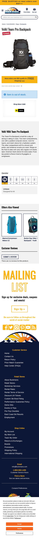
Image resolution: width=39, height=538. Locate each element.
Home (4, 24)
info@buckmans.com (19, 467)
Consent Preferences (19, 488)
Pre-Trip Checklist (11, 411)
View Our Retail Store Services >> (19, 2)
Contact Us (9, 356)
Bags (17, 24)
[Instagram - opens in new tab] (16, 327)
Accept (19, 524)
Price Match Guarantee (13, 363)
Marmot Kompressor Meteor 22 (9, 239)
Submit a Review (10, 257)
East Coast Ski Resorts (13, 414)
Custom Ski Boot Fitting (14, 399)
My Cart (34, 12)
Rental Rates (9, 389)
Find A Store (27, 12)
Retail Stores (9, 383)
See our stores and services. (19, 478)
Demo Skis (8, 405)
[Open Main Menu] (3, 10)
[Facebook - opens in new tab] (5, 327)
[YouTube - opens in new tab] (28, 327)
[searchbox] (36, 17)
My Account (9, 431)
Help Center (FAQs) (12, 366)
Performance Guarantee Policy (17, 402)
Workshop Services (12, 386)
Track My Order (10, 438)
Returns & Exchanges (13, 441)
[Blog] (33, 327)
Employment (9, 417)
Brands (7, 444)
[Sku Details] (21, 86)
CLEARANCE (11, 24)
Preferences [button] (17, 518)
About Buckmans (11, 380)
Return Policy (9, 359)
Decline (19, 528)
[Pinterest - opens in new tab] (22, 327)
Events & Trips (10, 408)
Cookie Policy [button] (10, 516)
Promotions (9, 447)
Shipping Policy (10, 450)
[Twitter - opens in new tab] (11, 327)
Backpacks (23, 24)
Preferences (19, 533)
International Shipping (13, 453)
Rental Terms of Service (14, 392)
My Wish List (9, 435)
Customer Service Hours (19, 472)
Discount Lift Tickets (12, 395)
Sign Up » (19, 309)
